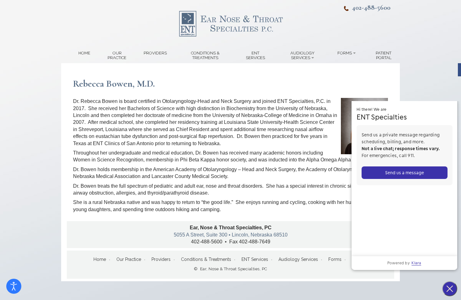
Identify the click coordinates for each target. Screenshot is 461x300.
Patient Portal (383, 55)
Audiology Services (302, 55)
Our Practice (117, 55)
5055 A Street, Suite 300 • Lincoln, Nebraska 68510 (231, 234)
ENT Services (255, 55)
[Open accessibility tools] (13, 286)
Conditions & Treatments (205, 55)
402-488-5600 (371, 7)
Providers (155, 53)
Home (84, 53)
